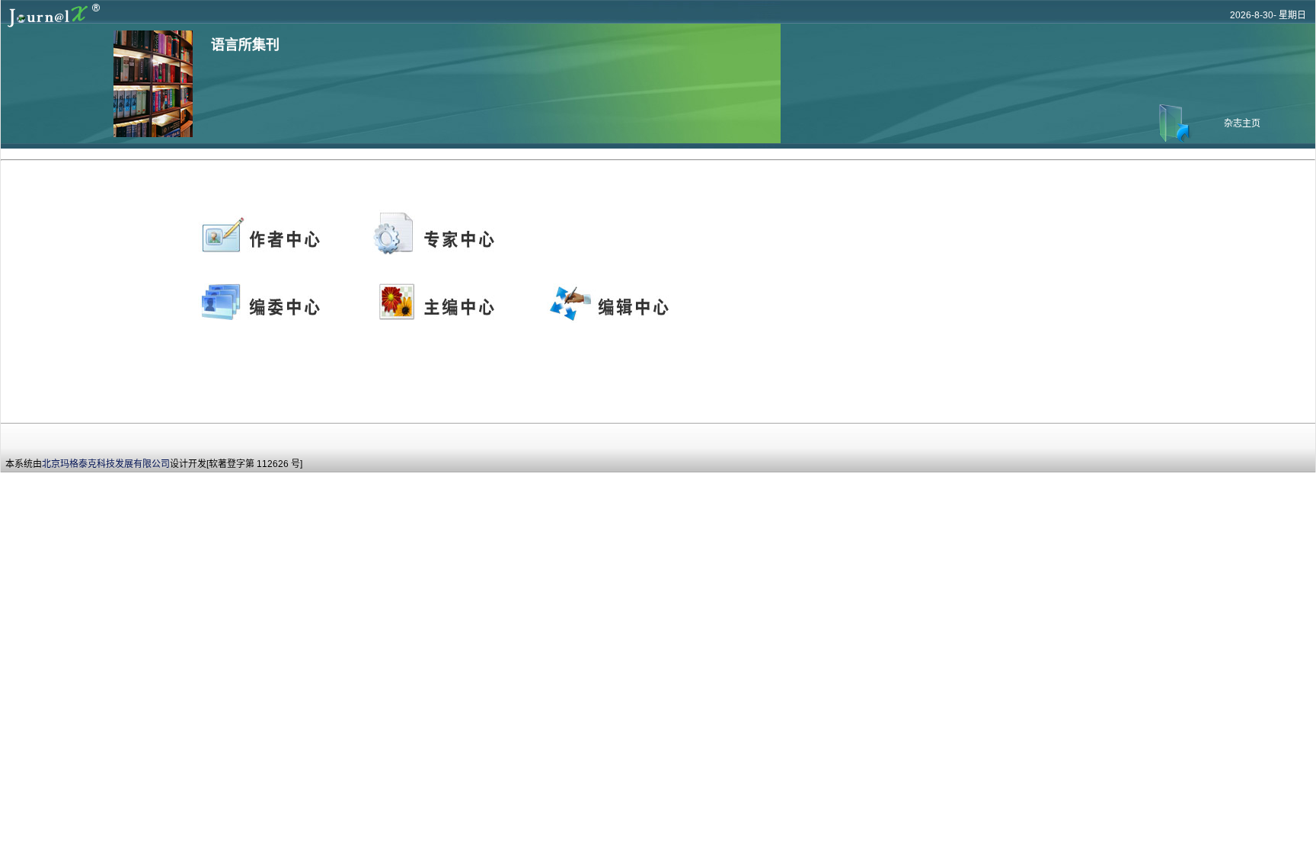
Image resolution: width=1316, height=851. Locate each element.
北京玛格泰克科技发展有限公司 (106, 464)
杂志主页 (1242, 123)
